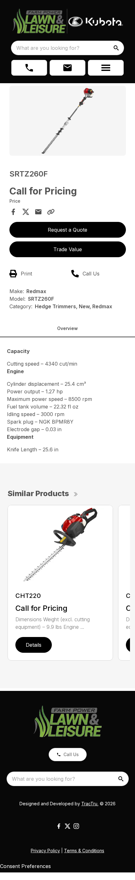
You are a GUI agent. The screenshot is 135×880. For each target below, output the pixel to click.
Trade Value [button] (67, 249)
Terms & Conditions (84, 850)
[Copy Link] (51, 212)
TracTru (89, 803)
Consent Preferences (25, 866)
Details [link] (33, 645)
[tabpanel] (67, 122)
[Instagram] (76, 826)
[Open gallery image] (67, 121)
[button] (29, 68)
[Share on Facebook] (13, 212)
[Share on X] (26, 212)
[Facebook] (59, 826)
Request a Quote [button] (67, 230)
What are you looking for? (47, 48)
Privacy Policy (45, 850)
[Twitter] (67, 826)
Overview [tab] (67, 328)
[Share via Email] (38, 212)
